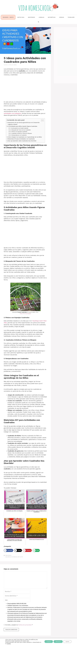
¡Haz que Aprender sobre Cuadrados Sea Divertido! (22, 141)
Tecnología (71, 17)
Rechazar (58, 641)
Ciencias (61, 17)
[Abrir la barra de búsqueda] (38, 22)
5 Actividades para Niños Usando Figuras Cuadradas (22, 126)
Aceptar (49, 641)
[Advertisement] (25, 88)
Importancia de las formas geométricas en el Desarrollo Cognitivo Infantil (23, 123)
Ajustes (67, 641)
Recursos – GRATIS (8, 17)
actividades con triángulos (12, 113)
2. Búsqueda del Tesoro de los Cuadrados (20, 129)
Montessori (31, 17)
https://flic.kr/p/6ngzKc (25, 313)
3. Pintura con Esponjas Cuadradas (18, 131)
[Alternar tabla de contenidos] (41, 120)
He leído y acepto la (19, 625)
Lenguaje (41, 17)
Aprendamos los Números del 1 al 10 (14, 556)
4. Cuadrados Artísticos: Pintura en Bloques (21, 133)
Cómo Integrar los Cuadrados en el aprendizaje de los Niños (25, 137)
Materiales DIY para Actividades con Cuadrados (21, 139)
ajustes (9, 643)
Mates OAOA (20, 17)
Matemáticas (51, 17)
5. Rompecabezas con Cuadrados (18, 135)
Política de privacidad (25, 625)
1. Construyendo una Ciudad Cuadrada (19, 128)
